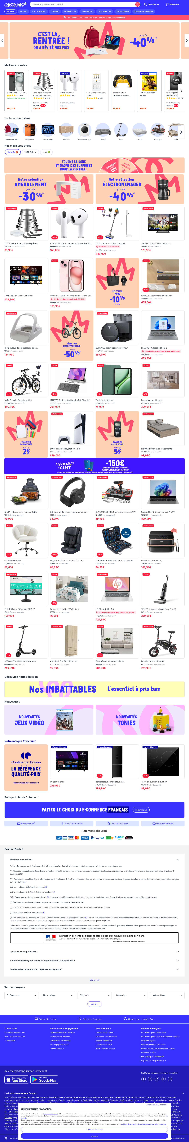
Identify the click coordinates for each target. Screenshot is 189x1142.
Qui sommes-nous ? (104, 1045)
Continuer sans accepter (157, 1105)
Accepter (94, 1136)
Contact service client (104, 1033)
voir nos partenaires (51, 1114)
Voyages (55, 11)
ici (25, 882)
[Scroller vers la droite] (181, 90)
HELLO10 (121, 17)
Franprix (176, 1129)
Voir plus (94, 1004)
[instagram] (150, 1079)
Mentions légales (148, 1041)
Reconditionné (123, 11)
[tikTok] (157, 1079)
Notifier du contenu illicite (106, 1037)
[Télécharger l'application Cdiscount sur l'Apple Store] (16, 1079)
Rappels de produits (104, 1041)
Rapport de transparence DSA (153, 1061)
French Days (128, 1100)
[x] (163, 1079)
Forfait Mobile (70, 11)
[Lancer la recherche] (137, 4)
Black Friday (88, 1100)
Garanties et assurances (60, 1041)
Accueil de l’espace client (14, 1033)
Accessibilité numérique (105, 1049)
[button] (7, 132)
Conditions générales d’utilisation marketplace (160, 1037)
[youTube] (170, 1079)
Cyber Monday (101, 1100)
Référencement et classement (153, 1045)
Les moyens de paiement (60, 1037)
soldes (77, 1100)
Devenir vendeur (57, 1049)
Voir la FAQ (94, 980)
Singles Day (115, 1100)
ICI (46, 887)
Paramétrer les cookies (94, 1129)
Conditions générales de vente (153, 1033)
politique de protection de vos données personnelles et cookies (143, 1124)
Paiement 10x (87, 11)
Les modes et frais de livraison (62, 1033)
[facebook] (143, 1079)
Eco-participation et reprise (152, 1057)
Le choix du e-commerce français (20, 1093)
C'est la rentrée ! (39, 11)
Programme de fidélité (144, 11)
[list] (94, 91)
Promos (23, 11)
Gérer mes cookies (148, 1053)
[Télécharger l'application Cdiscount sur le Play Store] (44, 1079)
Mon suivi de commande (14, 1037)
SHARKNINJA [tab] (30, 152)
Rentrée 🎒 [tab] (12, 152)
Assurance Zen (105, 11)
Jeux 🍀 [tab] (46, 152)
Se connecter (9, 1041)
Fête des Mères (167, 1100)
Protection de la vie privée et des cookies (158, 1049)
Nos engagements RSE (59, 1045)
